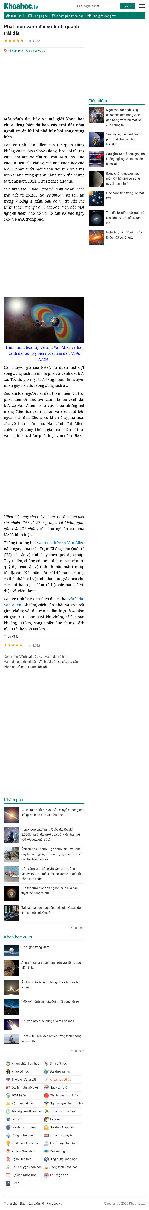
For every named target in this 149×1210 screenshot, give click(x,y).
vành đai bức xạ (30, 656)
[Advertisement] (44, 85)
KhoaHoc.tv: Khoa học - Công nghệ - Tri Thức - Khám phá (25, 6)
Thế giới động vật (103, 16)
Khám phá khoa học (69, 16)
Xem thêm (77, 927)
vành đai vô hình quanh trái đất (25, 666)
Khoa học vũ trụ (35, 50)
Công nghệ (40, 16)
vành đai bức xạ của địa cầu (58, 661)
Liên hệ (39, 1203)
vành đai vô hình (56, 656)
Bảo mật (25, 1203)
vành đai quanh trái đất (20, 661)
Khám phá (16, 50)
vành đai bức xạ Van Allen (60, 542)
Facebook (53, 1203)
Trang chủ (17, 15)
